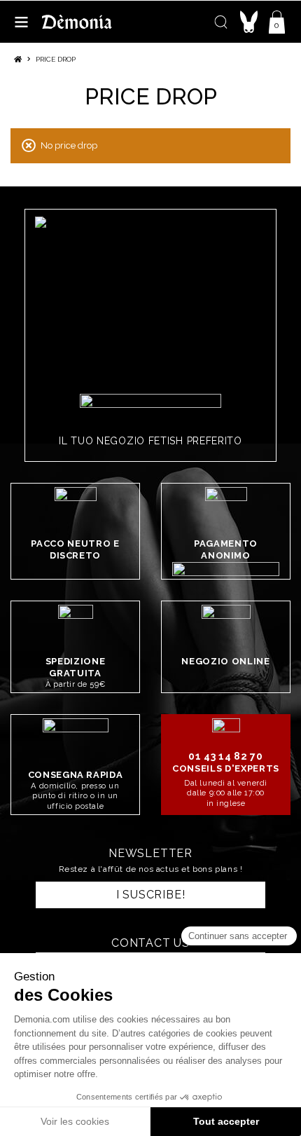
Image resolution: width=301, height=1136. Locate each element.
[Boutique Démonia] (77, 21)
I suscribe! (151, 894)
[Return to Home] (17, 59)
